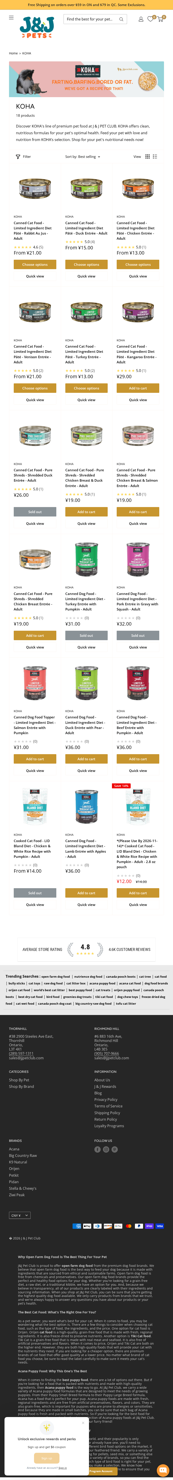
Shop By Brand (21, 1086)
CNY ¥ (15, 1215)
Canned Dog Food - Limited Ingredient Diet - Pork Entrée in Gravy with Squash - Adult (137, 601)
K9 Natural (18, 1162)
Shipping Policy (107, 1112)
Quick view (35, 276)
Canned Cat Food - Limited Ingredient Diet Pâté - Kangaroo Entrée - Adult (137, 354)
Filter (27, 156)
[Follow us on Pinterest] (115, 1149)
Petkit (14, 1175)
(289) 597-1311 (21, 1053)
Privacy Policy (105, 1099)
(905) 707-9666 (106, 1053)
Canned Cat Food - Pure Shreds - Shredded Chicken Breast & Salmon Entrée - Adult (137, 478)
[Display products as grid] (148, 156)
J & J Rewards (105, 1086)
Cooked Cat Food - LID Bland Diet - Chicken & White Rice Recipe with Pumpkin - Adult (32, 848)
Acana (14, 1149)
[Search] (121, 19)
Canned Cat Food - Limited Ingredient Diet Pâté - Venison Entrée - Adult (33, 354)
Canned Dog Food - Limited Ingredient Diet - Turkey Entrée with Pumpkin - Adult (85, 601)
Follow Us (103, 1141)
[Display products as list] (155, 156)
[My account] (141, 19)
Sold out (35, 512)
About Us (102, 1080)
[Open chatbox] (163, 1470)
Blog (98, 1093)
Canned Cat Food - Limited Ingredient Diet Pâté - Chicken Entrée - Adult (136, 231)
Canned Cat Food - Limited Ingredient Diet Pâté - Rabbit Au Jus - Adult (33, 231)
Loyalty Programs (109, 1125)
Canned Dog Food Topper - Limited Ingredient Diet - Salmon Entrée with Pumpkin (35, 725)
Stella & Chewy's (22, 1188)
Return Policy (105, 1119)
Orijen (14, 1168)
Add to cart (138, 388)
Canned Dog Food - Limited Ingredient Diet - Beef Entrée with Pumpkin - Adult (137, 725)
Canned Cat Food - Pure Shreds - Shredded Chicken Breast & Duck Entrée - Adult (84, 478)
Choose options (35, 264)
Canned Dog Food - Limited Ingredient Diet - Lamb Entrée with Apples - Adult (85, 848)
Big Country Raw (23, 1155)
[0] (150, 19)
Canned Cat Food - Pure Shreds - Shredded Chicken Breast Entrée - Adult (33, 601)
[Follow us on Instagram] (106, 1149)
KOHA (18, 217)
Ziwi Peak (17, 1194)
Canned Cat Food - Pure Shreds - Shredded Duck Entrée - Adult (33, 475)
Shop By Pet (19, 1080)
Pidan (14, 1181)
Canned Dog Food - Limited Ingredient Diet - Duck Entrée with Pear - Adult (85, 725)
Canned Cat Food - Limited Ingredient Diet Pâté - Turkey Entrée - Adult (84, 354)
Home (13, 53)
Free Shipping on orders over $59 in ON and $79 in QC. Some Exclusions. (86, 4)
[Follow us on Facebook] (97, 1149)
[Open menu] (11, 17)
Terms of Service (108, 1106)
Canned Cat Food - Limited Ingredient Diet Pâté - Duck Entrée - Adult (86, 228)
